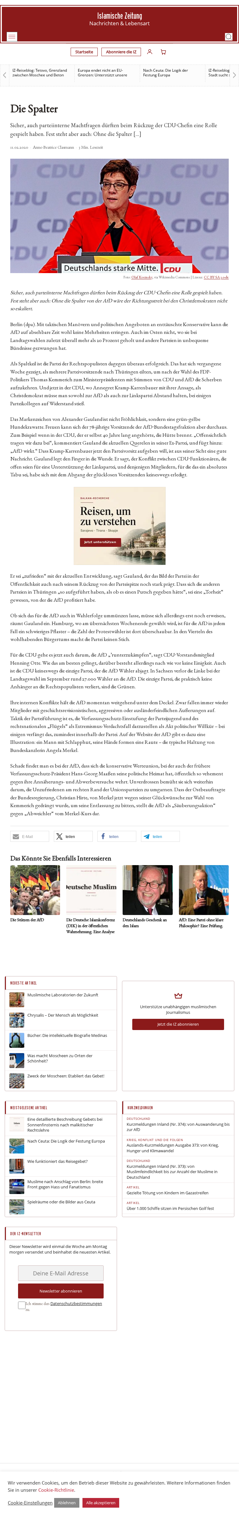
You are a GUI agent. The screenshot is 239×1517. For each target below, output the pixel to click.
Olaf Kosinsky (141, 277)
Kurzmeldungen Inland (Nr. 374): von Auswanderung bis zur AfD (178, 1127)
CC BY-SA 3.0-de (216, 277)
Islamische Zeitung (119, 15)
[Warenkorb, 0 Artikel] (163, 52)
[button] (228, 37)
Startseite (84, 52)
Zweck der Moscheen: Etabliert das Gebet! (65, 1076)
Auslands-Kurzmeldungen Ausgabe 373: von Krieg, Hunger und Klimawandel (173, 1148)
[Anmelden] (150, 52)
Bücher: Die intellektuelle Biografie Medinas (67, 1035)
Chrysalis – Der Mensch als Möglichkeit (62, 1015)
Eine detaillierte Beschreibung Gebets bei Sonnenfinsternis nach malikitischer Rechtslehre (64, 1125)
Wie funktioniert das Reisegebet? (57, 1161)
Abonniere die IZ (121, 52)
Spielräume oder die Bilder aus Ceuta (61, 1202)
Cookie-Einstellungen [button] (30, 1503)
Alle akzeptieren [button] (100, 1502)
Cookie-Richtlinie (56, 1490)
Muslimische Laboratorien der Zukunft (62, 995)
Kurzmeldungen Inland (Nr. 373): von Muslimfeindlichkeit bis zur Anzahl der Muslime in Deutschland (172, 1172)
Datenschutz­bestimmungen (76, 1303)
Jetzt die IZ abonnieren (178, 1024)
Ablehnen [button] (67, 1502)
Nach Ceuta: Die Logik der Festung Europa (165, 73)
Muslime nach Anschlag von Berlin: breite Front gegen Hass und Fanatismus (65, 1184)
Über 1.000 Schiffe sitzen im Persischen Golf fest (170, 1208)
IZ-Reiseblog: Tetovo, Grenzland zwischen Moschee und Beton (39, 73)
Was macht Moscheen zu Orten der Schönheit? (59, 1058)
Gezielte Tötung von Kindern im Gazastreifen (168, 1193)
